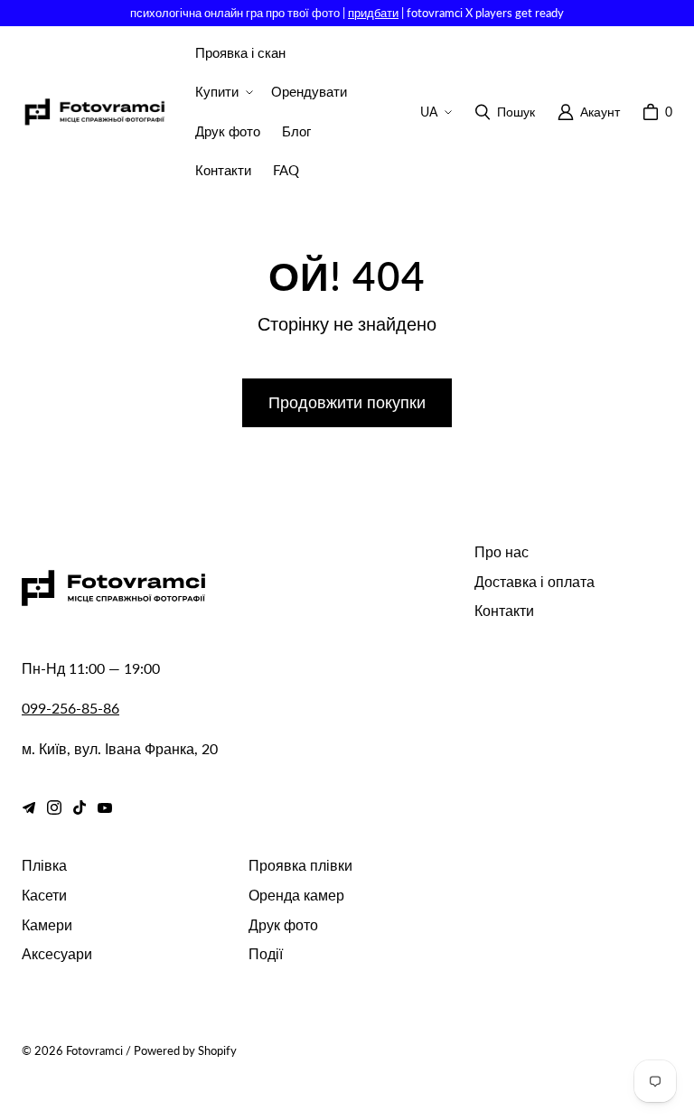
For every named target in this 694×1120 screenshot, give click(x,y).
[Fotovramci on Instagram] (54, 807)
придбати (373, 12)
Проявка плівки (300, 864)
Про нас (501, 551)
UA (428, 111)
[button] (222, 92)
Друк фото (283, 924)
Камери (47, 924)
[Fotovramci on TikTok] (79, 807)
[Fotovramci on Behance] (29, 807)
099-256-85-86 (70, 707)
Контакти (504, 610)
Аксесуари (57, 953)
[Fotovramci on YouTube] (104, 807)
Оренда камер (296, 894)
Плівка (44, 864)
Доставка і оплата (534, 581)
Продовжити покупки (347, 402)
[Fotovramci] (94, 112)
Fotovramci (94, 1050)
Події (266, 953)
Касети (44, 894)
